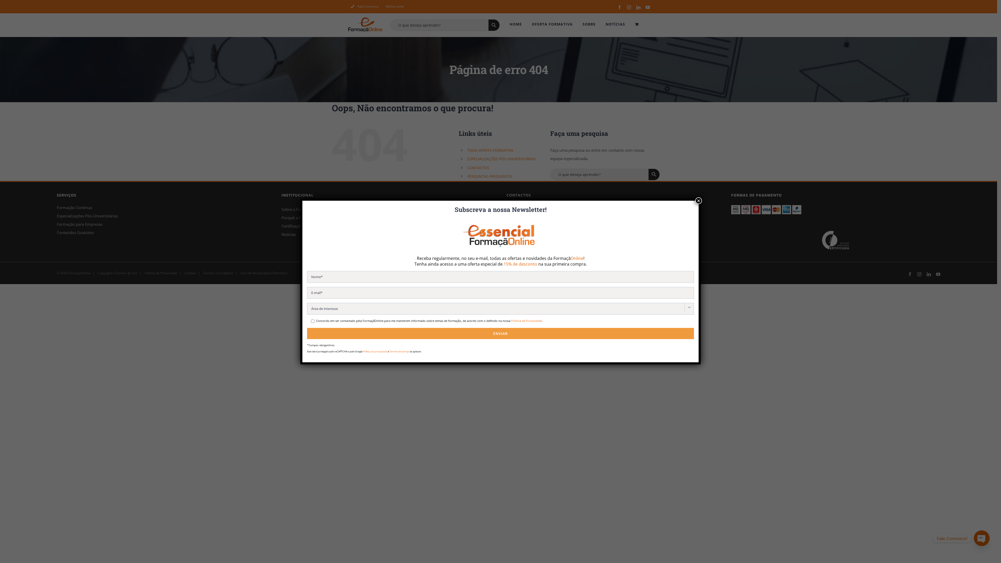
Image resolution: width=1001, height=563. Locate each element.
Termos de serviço (399, 351)
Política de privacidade (375, 351)
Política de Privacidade (526, 321)
